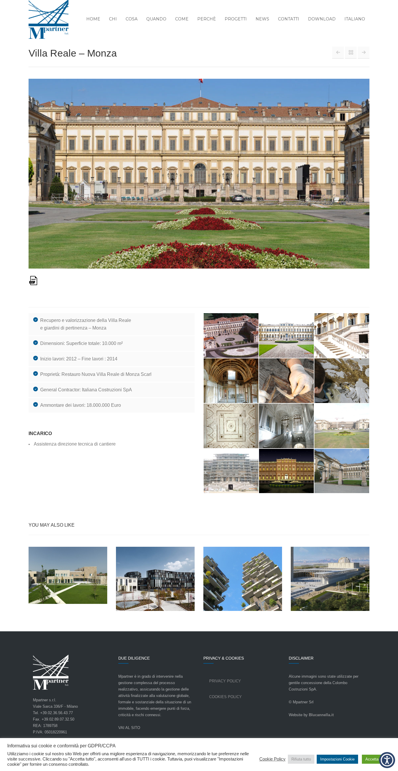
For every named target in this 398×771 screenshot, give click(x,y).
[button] (387, 760)
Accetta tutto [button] (376, 759)
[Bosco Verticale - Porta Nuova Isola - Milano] (363, 52)
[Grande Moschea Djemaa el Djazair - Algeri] (338, 52)
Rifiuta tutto (301, 759)
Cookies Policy (225, 697)
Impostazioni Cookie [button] (337, 759)
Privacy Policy (225, 681)
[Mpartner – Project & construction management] (45, 20)
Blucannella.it (321, 715)
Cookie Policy (272, 759)
